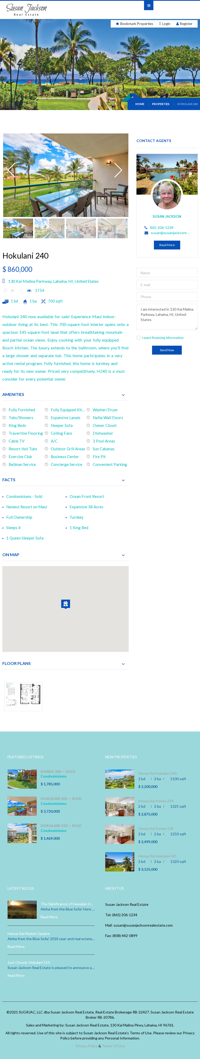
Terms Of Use (113, 1046)
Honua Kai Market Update (29, 933)
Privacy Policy (87, 1046)
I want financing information (163, 338)
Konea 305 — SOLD (58, 771)
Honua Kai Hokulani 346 (157, 773)
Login (166, 24)
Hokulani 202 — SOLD (61, 799)
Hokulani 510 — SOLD (61, 826)
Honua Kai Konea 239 (155, 801)
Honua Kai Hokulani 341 (157, 856)
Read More (167, 245)
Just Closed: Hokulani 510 (29, 962)
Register (186, 24)
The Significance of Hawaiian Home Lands (68, 904)
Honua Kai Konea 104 (155, 828)
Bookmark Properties (136, 24)
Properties (161, 104)
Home (139, 104)
